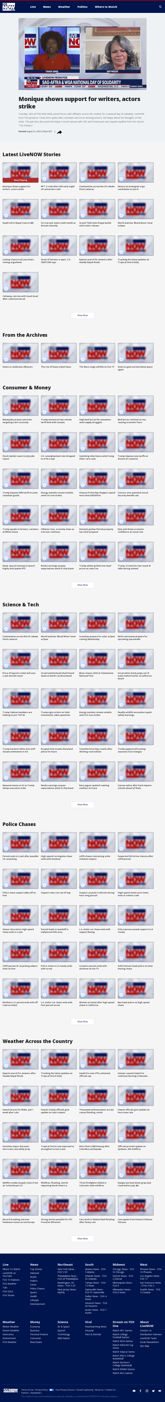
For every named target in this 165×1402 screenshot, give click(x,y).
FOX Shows (9, 1295)
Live (6, 1264)
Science (63, 1322)
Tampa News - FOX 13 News (95, 1284)
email (159, 1390)
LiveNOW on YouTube (9, 1274)
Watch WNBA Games (124, 1369)
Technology (64, 1334)
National (34, 1273)
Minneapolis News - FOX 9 (123, 1284)
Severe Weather (11, 1330)
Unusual (89, 1330)
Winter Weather (11, 1326)
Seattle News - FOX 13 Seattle (150, 1291)
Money (35, 1322)
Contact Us (146, 1330)
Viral (88, 1322)
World (33, 1276)
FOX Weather (9, 1283)
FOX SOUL (8, 1291)
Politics (34, 1280)
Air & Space (64, 1326)
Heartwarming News (96, 1326)
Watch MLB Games (123, 1341)
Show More (82, 315)
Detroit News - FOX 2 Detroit (123, 1277)
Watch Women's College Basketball (122, 1364)
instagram (147, 1390)
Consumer (35, 1338)
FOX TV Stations (11, 1279)
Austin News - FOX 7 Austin (96, 1311)
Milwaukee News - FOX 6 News (122, 1291)
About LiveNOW (146, 1324)
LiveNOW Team (148, 1338)
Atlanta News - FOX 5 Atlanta (95, 1271)
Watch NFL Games (122, 1330)
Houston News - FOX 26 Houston (96, 1304)
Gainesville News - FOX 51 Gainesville (94, 1291)
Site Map (144, 1345)
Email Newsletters (149, 1342)
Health (33, 1296)
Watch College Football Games (121, 1336)
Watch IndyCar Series (124, 1351)
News (34, 1264)
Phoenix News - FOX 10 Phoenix (150, 1271)
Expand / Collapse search (160, 7)
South (89, 1264)
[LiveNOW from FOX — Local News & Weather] (13, 7)
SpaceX (61, 1330)
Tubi (5, 1287)
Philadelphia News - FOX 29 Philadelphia (68, 1277)
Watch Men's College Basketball (124, 1357)
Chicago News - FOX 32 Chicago (123, 1271)
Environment (9, 1338)
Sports (33, 1292)
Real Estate (36, 1342)
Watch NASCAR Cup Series (123, 1346)
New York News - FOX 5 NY (67, 1271)
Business (34, 1330)
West (143, 1264)
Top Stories (36, 1269)
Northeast (65, 1264)
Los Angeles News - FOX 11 (150, 1277)
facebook (140, 1390)
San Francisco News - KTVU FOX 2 (150, 1284)
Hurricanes (8, 1334)
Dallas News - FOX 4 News (96, 1298)
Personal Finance (39, 1334)
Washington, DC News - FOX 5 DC (67, 1284)
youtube (134, 1390)
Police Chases (37, 1288)
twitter (153, 1390)
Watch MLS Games (123, 1373)
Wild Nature (64, 1338)
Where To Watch (11, 1269)
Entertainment (37, 1304)
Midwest (119, 1264)
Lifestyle (34, 1300)
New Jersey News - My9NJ (67, 1291)
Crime (33, 1284)
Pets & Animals (93, 1334)
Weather (9, 1322)
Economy (35, 1326)
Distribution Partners (151, 1334)
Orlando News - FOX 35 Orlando (96, 1277)
